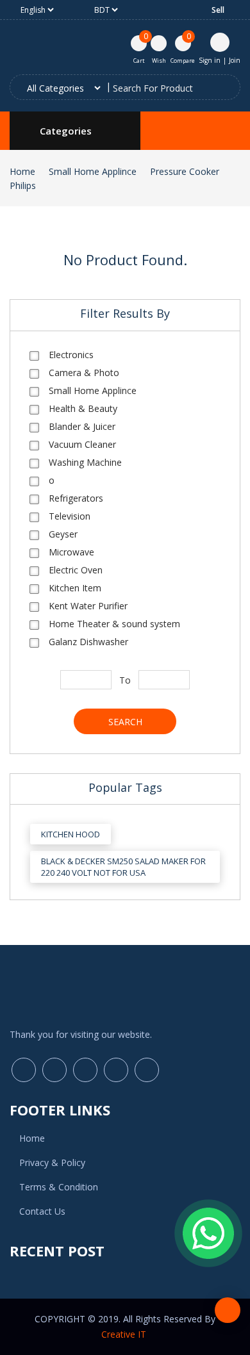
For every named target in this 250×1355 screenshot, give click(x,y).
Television (69, 516)
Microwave (71, 552)
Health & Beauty (83, 408)
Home (22, 171)
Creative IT (125, 1334)
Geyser (63, 534)
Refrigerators (76, 498)
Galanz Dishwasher (88, 642)
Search (125, 722)
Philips (23, 185)
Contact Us (42, 1211)
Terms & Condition (58, 1187)
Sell (218, 9)
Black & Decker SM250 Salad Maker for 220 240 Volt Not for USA (123, 866)
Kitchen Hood (70, 834)
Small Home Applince (93, 171)
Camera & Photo (84, 372)
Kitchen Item (75, 588)
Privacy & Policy (52, 1162)
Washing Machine (85, 462)
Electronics (71, 355)
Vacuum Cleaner (82, 444)
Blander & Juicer (82, 426)
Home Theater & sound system (114, 624)
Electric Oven (76, 570)
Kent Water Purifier (88, 606)
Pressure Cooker (184, 171)
